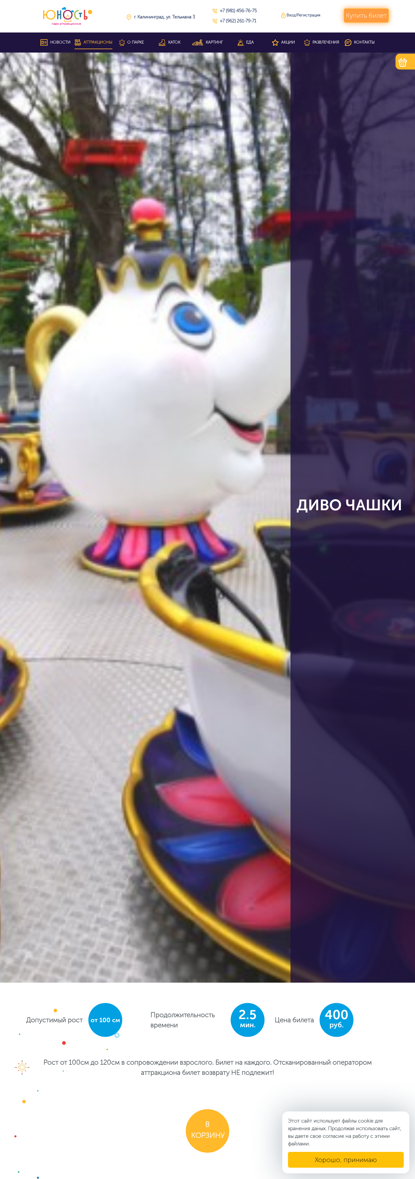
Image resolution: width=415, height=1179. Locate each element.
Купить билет (366, 15)
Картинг (214, 42)
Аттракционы (97, 42)
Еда (249, 42)
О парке (135, 42)
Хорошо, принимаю (346, 1160)
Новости (60, 42)
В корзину (208, 1130)
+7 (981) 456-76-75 (238, 10)
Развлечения (325, 42)
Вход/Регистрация (302, 15)
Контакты (364, 42)
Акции (287, 42)
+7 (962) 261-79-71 (238, 20)
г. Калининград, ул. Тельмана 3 (164, 16)
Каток (173, 42)
